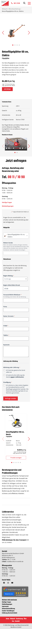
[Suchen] (24, 3)
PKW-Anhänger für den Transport (14, 540)
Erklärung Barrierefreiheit (9, 613)
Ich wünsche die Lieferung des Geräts (15, 376)
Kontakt (17, 621)
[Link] (5, 3)
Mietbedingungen (8, 206)
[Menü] (29, 3)
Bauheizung (19, 619)
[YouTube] (12, 583)
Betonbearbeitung (14, 9)
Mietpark (4, 9)
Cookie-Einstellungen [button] (8, 611)
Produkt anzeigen (16, 458)
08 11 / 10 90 (16, 177)
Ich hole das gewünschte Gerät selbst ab (15, 371)
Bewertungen (21, 595)
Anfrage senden (10, 398)
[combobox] (16, 253)
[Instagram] (8, 583)
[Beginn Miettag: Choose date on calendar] (26, 279)
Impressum (5, 606)
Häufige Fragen (7, 202)
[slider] (8, 148)
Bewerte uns (9, 594)
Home (7, 619)
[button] (29, 33)
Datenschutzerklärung (13, 391)
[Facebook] (4, 583)
